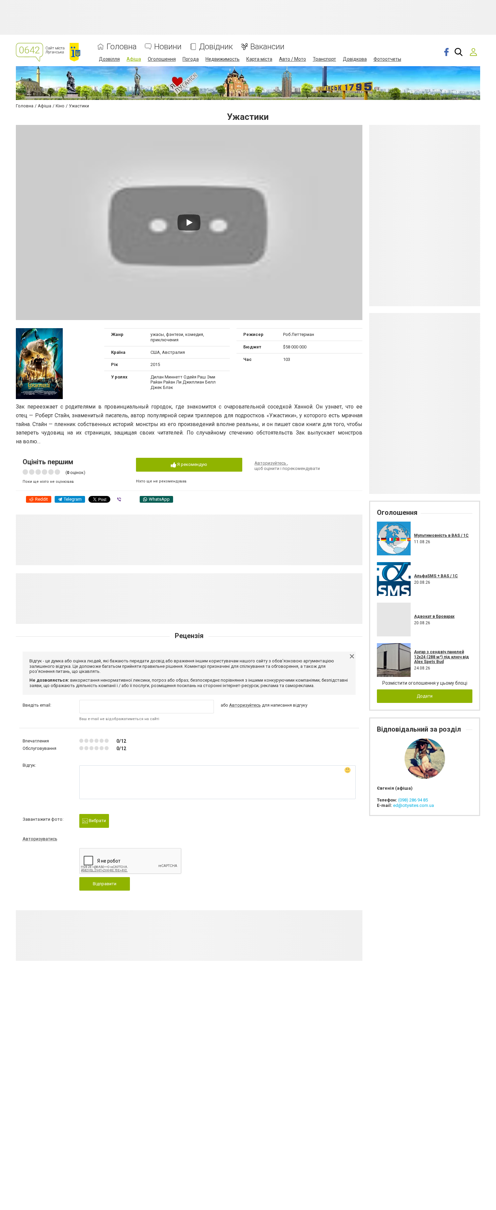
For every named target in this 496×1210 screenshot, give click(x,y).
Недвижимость (222, 59)
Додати (425, 696)
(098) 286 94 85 (413, 800)
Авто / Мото (292, 59)
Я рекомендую (191, 464)
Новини (168, 46)
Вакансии (267, 46)
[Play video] (188, 222)
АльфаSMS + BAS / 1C (436, 576)
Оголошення (162, 59)
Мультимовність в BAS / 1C (441, 535)
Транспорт (324, 59)
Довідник (216, 46)
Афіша (134, 59)
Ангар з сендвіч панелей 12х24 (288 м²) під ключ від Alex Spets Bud (441, 657)
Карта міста (259, 59)
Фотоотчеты (387, 59)
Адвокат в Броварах (434, 616)
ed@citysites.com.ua (413, 805)
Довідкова (355, 59)
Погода (191, 59)
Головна (122, 46)
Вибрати (97, 820)
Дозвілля (109, 59)
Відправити (104, 883)
